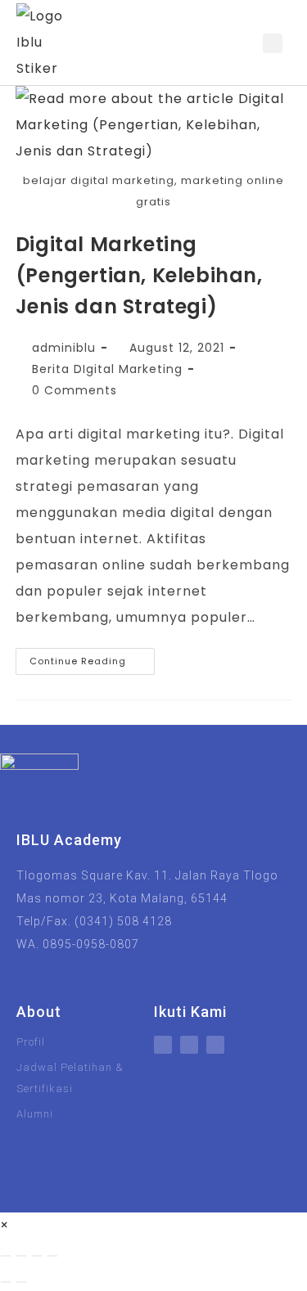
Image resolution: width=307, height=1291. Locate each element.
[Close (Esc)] (52, 1255)
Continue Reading (92, 658)
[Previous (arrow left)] (5, 1282)
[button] (246, 42)
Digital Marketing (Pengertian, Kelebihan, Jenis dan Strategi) (139, 276)
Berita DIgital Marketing (107, 369)
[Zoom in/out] (5, 1255)
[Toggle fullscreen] (21, 1255)
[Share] (37, 1255)
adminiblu (64, 348)
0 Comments (74, 390)
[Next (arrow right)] (21, 1282)
